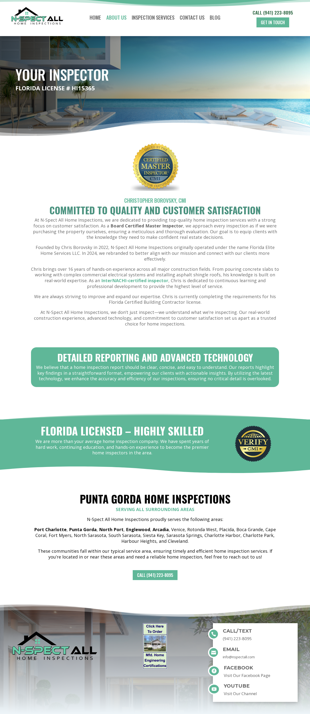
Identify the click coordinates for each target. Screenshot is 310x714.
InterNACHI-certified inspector (134, 280)
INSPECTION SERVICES (153, 18)
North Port (111, 529)
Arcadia (161, 529)
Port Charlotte (50, 529)
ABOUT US (116, 18)
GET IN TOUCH (273, 22)
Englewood (138, 529)
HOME (95, 18)
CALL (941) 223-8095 (155, 575)
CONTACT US (192, 18)
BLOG (215, 18)
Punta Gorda (83, 529)
